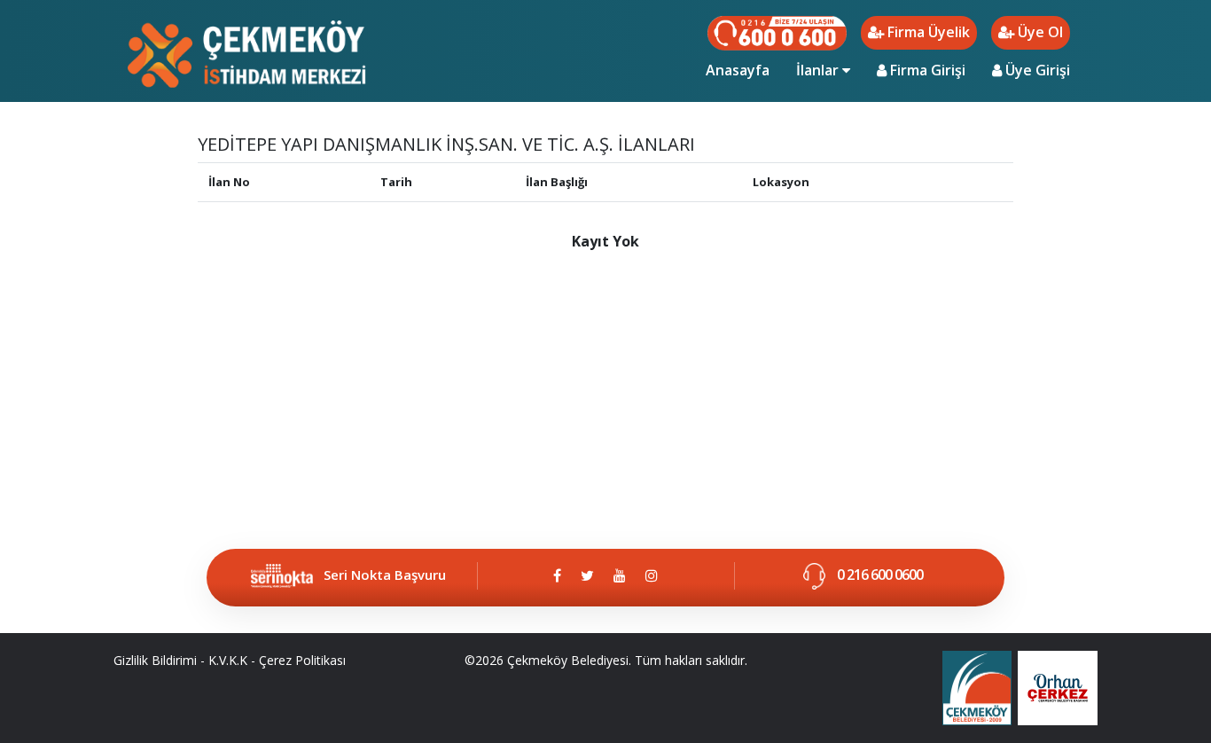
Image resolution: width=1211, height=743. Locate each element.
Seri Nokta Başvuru (385, 574)
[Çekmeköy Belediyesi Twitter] (587, 575)
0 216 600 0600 (878, 574)
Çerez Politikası (302, 660)
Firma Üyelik (927, 32)
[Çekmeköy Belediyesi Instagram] (651, 575)
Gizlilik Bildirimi (155, 660)
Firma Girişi (926, 70)
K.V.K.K (227, 660)
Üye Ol (1038, 32)
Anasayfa (744, 69)
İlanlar (819, 70)
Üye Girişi (1036, 70)
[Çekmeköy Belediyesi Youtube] (619, 575)
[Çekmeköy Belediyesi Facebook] (557, 575)
